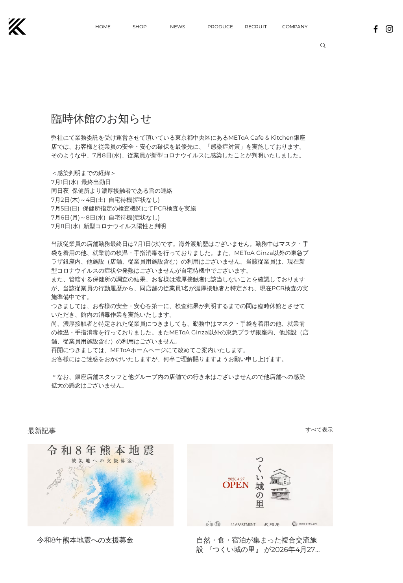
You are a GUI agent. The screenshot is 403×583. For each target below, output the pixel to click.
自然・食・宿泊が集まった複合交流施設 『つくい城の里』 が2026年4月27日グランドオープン (259, 545)
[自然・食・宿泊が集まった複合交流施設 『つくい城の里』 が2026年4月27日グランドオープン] (260, 485)
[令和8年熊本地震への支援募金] (101, 485)
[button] (323, 45)
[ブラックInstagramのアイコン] (389, 29)
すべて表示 (319, 429)
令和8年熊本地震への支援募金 (85, 540)
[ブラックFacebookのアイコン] (376, 29)
